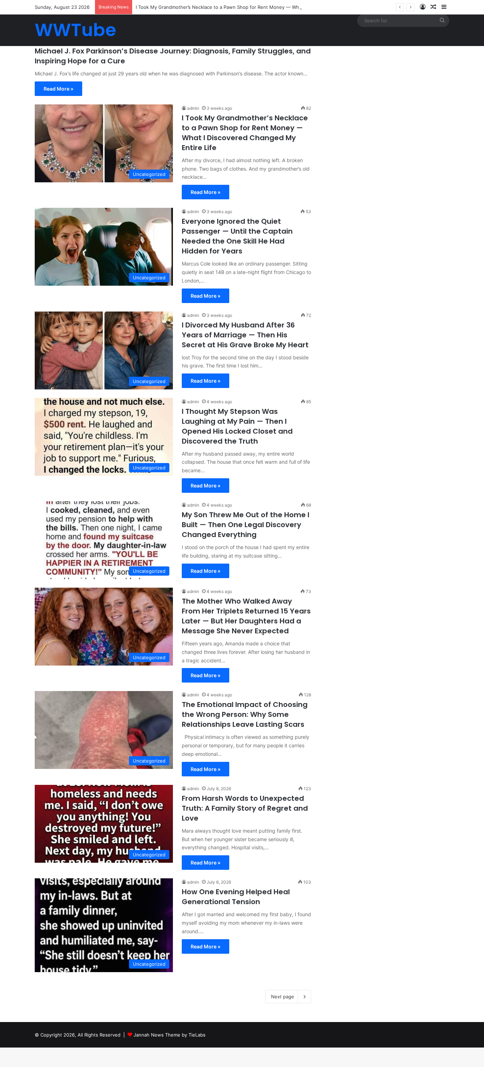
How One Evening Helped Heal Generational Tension (236, 897)
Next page (282, 996)
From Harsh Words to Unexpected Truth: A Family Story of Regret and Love (245, 808)
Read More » (58, 89)
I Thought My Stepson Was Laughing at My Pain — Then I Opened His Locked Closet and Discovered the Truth (237, 426)
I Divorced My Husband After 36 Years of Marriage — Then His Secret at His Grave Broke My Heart (245, 335)
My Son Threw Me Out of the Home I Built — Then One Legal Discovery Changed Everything (245, 525)
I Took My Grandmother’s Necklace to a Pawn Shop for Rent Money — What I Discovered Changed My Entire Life (260, 7)
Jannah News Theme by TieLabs (170, 1035)
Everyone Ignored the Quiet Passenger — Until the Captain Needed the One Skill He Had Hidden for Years (237, 236)
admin (193, 108)
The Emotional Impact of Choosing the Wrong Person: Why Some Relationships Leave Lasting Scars (245, 714)
